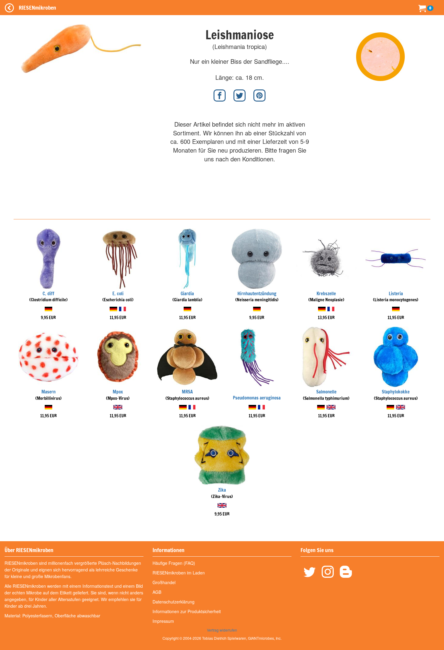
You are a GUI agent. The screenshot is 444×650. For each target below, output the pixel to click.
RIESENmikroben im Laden (179, 573)
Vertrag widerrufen (222, 629)
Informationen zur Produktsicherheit (187, 611)
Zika (222, 490)
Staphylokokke (396, 392)
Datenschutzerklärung (174, 602)
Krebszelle (326, 293)
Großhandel (164, 582)
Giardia (187, 293)
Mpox (118, 392)
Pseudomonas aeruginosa (257, 398)
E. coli (118, 293)
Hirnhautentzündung (256, 293)
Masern (48, 392)
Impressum (163, 621)
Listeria (396, 293)
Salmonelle (326, 392)
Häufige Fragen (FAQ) (174, 563)
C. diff (48, 293)
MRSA (187, 392)
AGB (157, 592)
